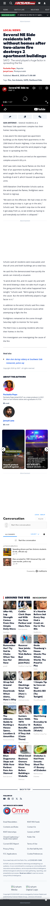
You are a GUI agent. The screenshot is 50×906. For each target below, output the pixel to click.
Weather (35, 10)
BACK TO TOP (25, 789)
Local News (11, 30)
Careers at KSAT (33, 832)
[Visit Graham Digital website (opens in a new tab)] (32, 888)
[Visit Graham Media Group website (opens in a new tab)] (17, 888)
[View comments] (40, 117)
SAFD (26, 80)
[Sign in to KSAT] (45, 3)
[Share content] (10, 117)
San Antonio (17, 80)
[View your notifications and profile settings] (44, 534)
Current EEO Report (11, 844)
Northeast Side (35, 80)
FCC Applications (10, 854)
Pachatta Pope (9, 68)
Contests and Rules (10, 827)
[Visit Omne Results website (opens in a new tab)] (25, 811)
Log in (37, 514)
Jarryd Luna (8, 71)
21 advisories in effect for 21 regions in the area (30, 15)
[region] (25, 543)
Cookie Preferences (35, 854)
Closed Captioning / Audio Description (11, 838)
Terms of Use (32, 844)
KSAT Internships (9, 832)
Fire (9, 80)
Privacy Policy (8, 849)
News (5, 10)
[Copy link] (25, 117)
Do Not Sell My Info (34, 849)
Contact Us (31, 827)
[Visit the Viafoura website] (41, 571)
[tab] (10, 534)
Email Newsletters (10, 822)
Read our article (25, 873)
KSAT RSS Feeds (33, 822)
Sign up (42, 514)
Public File (31, 837)
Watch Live (19, 10)
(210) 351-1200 (36, 860)
